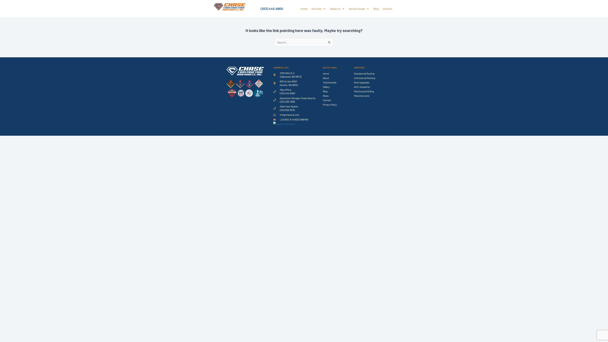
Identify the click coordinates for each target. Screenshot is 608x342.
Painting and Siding (364, 91)
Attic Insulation (362, 87)
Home (303, 8)
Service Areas (357, 8)
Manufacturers (361, 95)
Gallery (326, 87)
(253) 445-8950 (272, 9)
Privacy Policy (330, 104)
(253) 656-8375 (287, 110)
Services (316, 8)
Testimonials (329, 82)
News (326, 95)
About (326, 78)
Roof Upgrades (361, 82)
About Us (335, 8)
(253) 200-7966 (287, 101)
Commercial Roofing (364, 78)
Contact (387, 8)
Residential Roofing (364, 73)
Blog (376, 8)
